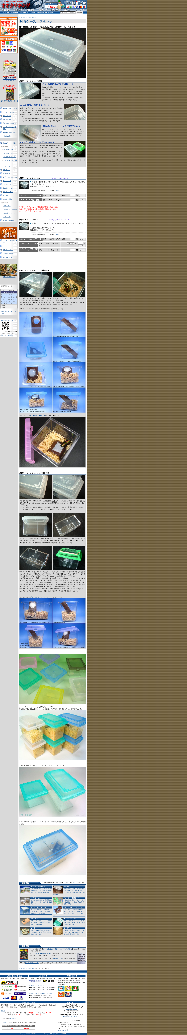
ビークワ (5, 246)
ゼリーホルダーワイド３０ (39, 597)
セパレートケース (9, 149)
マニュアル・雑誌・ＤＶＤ (10, 241)
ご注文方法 (6, 10)
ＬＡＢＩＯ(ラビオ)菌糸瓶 (9, 128)
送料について (13, 1018)
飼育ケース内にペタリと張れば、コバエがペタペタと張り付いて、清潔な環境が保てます (74, 921)
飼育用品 (32, 17)
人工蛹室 (5, 195)
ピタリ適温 (6, 206)
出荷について (43, 10)
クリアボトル (7, 184)
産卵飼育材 (6, 173)
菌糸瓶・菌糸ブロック (10, 108)
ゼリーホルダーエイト (37, 415)
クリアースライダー (9, 157)
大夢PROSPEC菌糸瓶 (9, 123)
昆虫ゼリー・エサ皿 (9, 143)
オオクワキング (52, 1034)
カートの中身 (80, 10)
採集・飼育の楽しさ (9, 277)
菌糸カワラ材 (7, 116)
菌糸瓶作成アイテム (9, 132)
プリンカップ (7, 181)
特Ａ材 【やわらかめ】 (32, 963)
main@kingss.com (71, 1009)
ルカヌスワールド (8, 257)
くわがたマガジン (8, 253)
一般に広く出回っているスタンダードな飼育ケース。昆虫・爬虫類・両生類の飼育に (74, 901)
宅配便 (3, 1011)
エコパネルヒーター (9, 213)
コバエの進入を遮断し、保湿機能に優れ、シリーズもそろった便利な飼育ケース (41, 901)
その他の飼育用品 (8, 220)
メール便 (3, 1022)
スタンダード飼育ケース (10, 161)
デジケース (6, 166)
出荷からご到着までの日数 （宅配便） (40, 993)
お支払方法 (31, 10)
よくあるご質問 (55, 10)
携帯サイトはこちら (6, 320)
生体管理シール (57, 958)
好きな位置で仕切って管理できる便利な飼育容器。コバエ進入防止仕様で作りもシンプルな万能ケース (41, 889)
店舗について (62, 1031)
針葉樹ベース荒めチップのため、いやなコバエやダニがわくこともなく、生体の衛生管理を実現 (74, 931)
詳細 (20, 976)
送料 (57, 190)
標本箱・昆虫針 (8, 199)
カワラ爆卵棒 (7, 119)
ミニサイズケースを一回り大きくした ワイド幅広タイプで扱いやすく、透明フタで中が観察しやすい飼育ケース (69, 890)
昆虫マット (6, 170)
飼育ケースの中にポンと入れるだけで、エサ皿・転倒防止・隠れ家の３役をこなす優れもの (41, 921)
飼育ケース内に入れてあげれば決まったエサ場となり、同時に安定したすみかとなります (41, 931)
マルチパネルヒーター (10, 209)
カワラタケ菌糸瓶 (8, 112)
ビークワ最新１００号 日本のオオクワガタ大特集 (57, 949)
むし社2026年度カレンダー (43, 953)
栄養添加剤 (6, 136)
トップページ (23, 17)
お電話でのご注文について (71, 1017)
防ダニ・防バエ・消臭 (10, 177)
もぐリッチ (6, 217)
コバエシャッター (9, 153)
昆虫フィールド (8, 250)
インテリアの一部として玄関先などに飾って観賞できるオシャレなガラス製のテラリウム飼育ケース (41, 910)
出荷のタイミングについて (37, 985)
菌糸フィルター (8, 192)
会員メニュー (68, 10)
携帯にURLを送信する (8, 335)
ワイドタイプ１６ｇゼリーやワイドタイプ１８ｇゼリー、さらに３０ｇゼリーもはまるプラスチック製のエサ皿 (69, 911)
